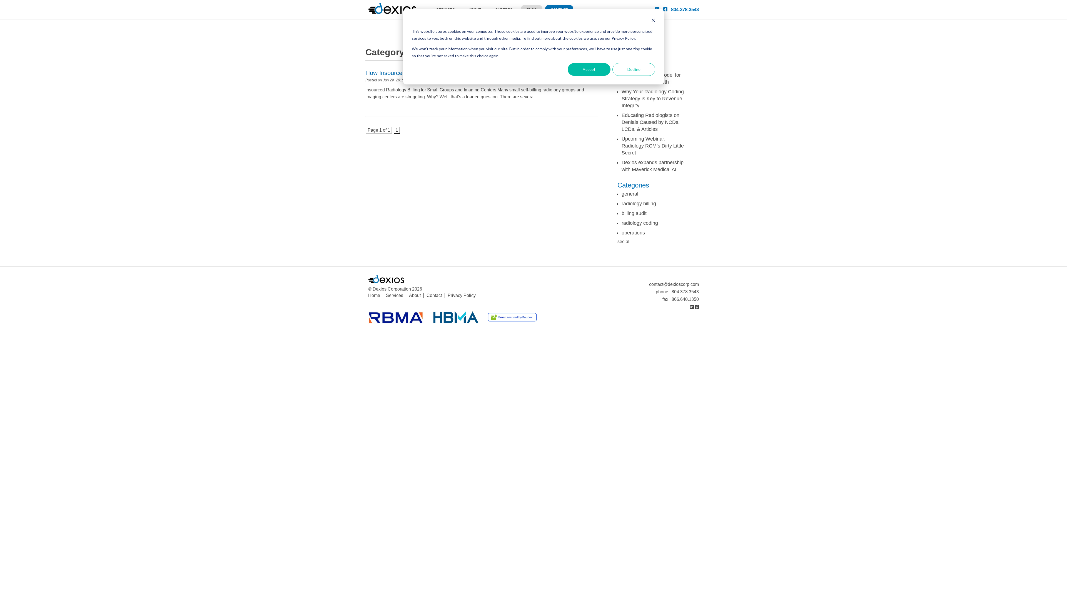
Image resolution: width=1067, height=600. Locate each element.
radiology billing (639, 203)
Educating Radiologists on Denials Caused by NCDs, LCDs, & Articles (651, 122)
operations (633, 233)
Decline (633, 69)
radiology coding (640, 223)
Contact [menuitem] (434, 295)
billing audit (634, 213)
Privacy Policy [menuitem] (462, 295)
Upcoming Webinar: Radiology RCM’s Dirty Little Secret (653, 146)
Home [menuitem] (374, 295)
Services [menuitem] (394, 295)
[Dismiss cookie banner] (653, 21)
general (630, 194)
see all (623, 241)
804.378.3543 (685, 9)
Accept (589, 69)
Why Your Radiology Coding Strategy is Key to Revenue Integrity (653, 98)
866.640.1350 (685, 299)
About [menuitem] (415, 295)
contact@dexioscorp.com (674, 284)
